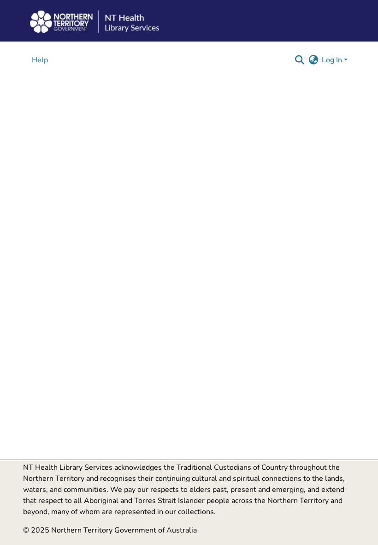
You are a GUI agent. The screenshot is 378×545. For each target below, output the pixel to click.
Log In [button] (333, 60)
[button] (299, 60)
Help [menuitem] (40, 60)
